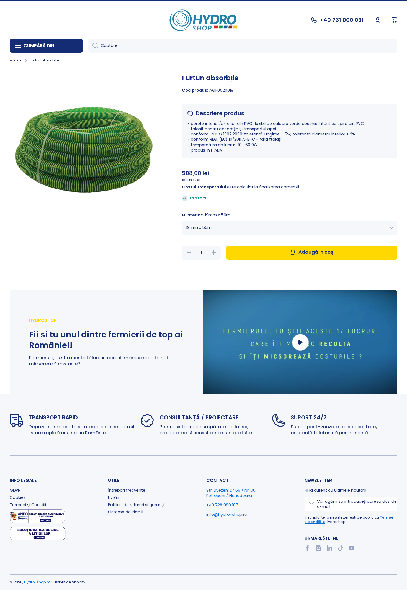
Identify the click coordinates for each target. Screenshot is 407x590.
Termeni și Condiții (28, 504)
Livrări (113, 497)
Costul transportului (204, 187)
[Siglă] (203, 20)
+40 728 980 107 (222, 505)
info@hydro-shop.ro (226, 514)
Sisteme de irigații (125, 512)
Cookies (18, 497)
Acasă (15, 60)
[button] (394, 20)
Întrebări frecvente (126, 490)
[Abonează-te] (390, 504)
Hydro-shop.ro (37, 582)
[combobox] (242, 46)
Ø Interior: (206, 215)
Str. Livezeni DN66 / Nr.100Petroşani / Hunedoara (231, 493)
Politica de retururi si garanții (136, 504)
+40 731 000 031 (342, 20)
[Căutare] (93, 46)
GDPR (15, 490)
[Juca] (300, 342)
